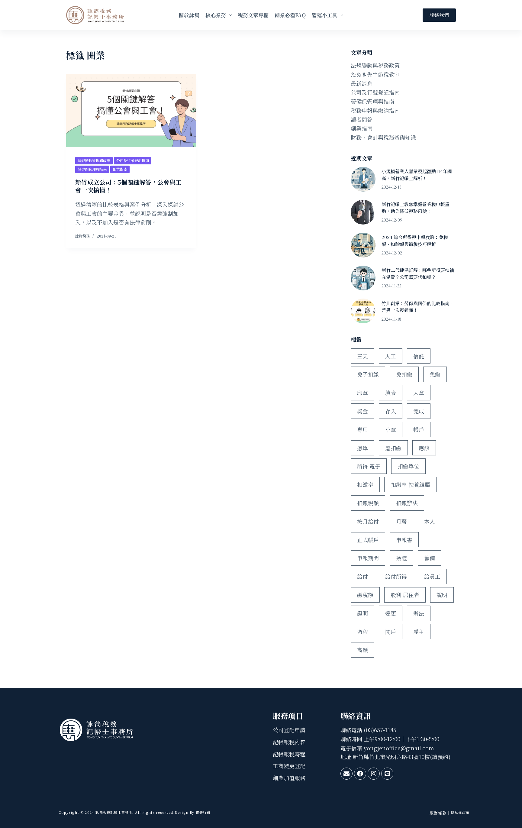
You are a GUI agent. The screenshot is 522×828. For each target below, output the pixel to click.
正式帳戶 (368, 540)
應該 (424, 448)
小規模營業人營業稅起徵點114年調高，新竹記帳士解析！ (417, 174)
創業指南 (120, 169)
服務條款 (438, 813)
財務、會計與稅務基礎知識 (383, 137)
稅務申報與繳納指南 (375, 110)
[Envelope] (346, 774)
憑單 (362, 448)
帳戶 (418, 429)
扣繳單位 (408, 466)
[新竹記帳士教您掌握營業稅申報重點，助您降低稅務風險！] (363, 212)
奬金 (362, 411)
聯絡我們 (439, 14)
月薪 (401, 521)
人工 (390, 356)
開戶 (390, 632)
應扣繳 (393, 448)
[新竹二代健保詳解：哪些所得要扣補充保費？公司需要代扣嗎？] (363, 278)
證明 (362, 613)
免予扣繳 (368, 374)
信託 (418, 356)
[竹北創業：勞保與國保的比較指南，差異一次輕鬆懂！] (363, 311)
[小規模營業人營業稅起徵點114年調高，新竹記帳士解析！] (363, 179)
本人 (429, 521)
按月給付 (368, 521)
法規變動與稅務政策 (94, 160)
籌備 (429, 558)
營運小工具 (324, 15)
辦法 (418, 613)
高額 (362, 650)
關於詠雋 (189, 15)
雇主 (418, 632)
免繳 (435, 374)
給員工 (432, 576)
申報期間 (368, 558)
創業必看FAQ (290, 15)
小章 (390, 429)
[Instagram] (374, 774)
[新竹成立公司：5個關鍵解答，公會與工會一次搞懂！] (131, 110)
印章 (362, 392)
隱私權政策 (460, 812)
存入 (390, 411)
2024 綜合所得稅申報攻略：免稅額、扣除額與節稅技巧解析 (415, 240)
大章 (418, 392)
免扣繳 (404, 374)
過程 (362, 632)
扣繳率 (365, 484)
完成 (418, 411)
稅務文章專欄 (253, 15)
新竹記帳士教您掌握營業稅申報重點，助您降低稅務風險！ (416, 207)
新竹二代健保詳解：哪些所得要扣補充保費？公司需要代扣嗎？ (418, 273)
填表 (390, 392)
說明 (442, 595)
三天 (362, 356)
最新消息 (361, 83)
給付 (362, 576)
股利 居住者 (405, 595)
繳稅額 (365, 595)
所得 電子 (368, 466)
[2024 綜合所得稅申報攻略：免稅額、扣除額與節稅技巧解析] (363, 245)
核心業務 (215, 15)
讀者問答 (361, 119)
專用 (362, 429)
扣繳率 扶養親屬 (410, 484)
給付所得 (396, 576)
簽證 (401, 558)
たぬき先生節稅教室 (375, 74)
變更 (390, 613)
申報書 (404, 540)
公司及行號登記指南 (132, 160)
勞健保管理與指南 (92, 169)
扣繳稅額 (368, 503)
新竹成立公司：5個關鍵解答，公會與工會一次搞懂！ (128, 186)
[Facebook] (360, 774)
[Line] (387, 774)
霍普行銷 (203, 812)
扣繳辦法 (407, 503)
